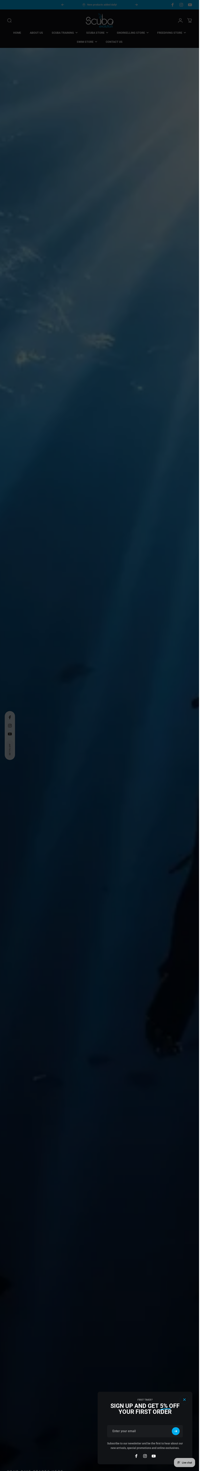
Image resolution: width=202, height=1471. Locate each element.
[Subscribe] (176, 1431)
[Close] (184, 1399)
